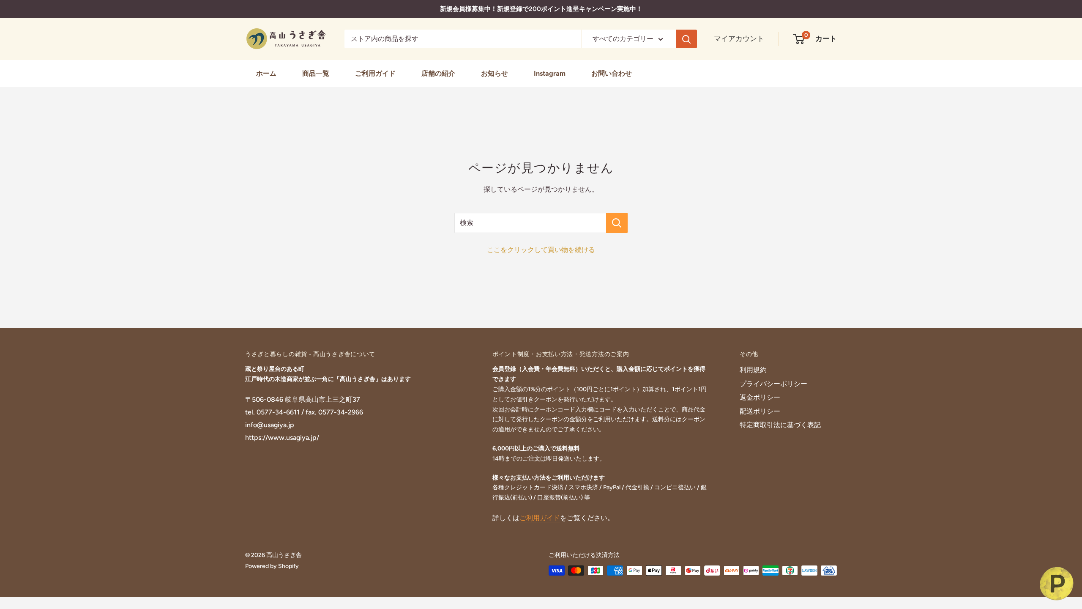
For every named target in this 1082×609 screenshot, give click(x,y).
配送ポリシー (760, 411)
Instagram (550, 73)
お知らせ (494, 73)
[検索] (686, 39)
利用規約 (753, 370)
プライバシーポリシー (773, 384)
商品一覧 (315, 73)
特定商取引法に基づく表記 (780, 425)
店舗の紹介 (438, 73)
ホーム (266, 73)
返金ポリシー (760, 397)
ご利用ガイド (375, 73)
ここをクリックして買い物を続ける (541, 250)
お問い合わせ (611, 73)
